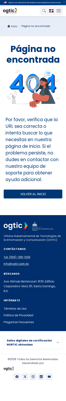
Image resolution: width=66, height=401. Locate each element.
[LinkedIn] (41, 377)
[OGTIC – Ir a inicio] (10, 11)
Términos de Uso (15, 309)
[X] (25, 377)
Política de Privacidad (18, 315)
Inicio (14, 26)
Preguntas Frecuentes (19, 322)
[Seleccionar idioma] (51, 10)
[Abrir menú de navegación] (58, 10)
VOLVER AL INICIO (33, 194)
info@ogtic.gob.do (16, 264)
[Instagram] (33, 377)
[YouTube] (49, 377)
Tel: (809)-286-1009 (17, 257)
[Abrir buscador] (44, 10)
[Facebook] (17, 377)
